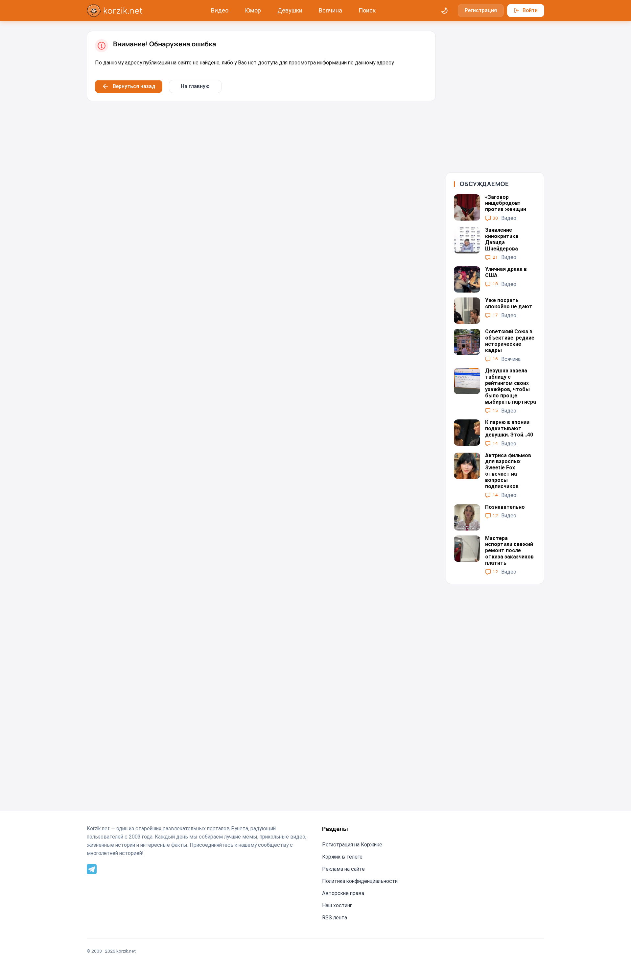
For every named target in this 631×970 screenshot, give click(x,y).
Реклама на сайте (343, 869)
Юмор (253, 10)
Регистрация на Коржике (352, 844)
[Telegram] (92, 868)
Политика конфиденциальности (360, 881)
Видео (219, 10)
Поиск (367, 10)
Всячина (330, 10)
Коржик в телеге (342, 857)
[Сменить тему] (444, 10)
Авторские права (343, 893)
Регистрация (481, 10)
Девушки (289, 10)
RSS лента (334, 917)
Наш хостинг (337, 905)
